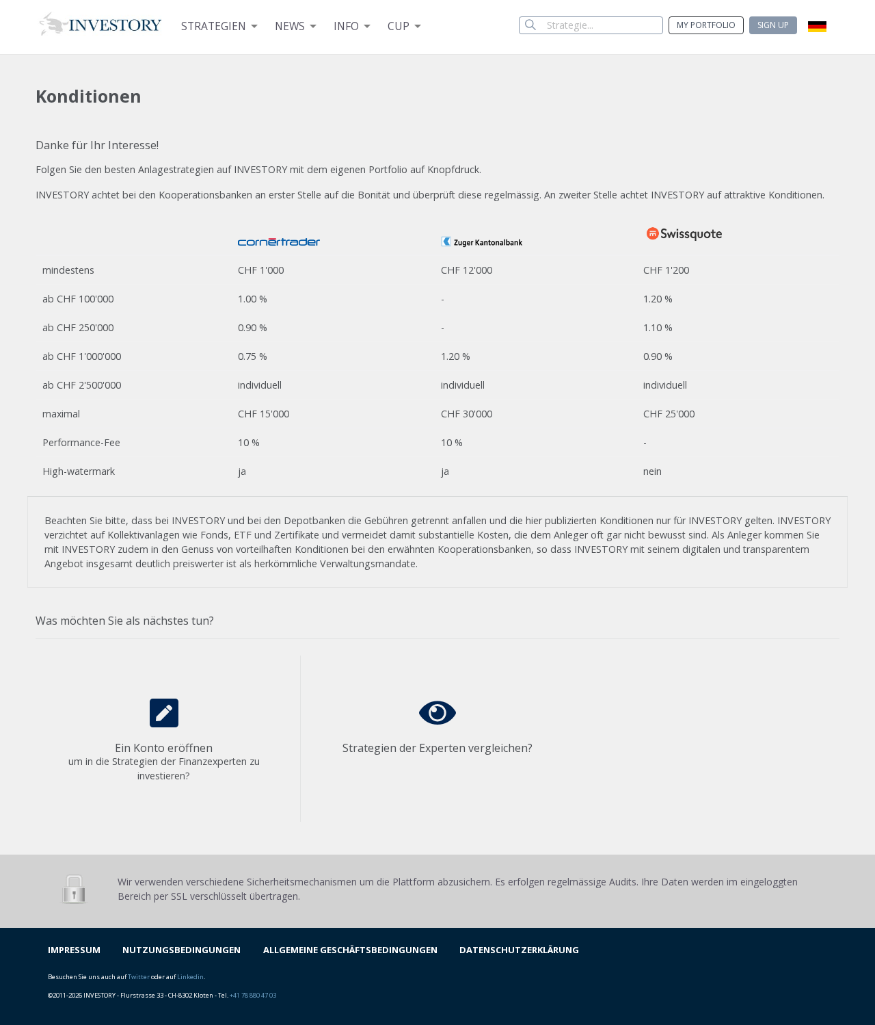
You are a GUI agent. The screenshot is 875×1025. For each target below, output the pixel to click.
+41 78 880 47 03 (253, 995)
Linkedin (190, 976)
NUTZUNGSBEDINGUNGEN (181, 950)
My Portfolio (706, 25)
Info (346, 26)
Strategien (213, 26)
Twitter (139, 976)
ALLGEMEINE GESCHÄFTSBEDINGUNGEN (350, 950)
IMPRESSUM (74, 950)
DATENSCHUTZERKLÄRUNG (519, 950)
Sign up (773, 25)
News (290, 26)
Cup (398, 26)
